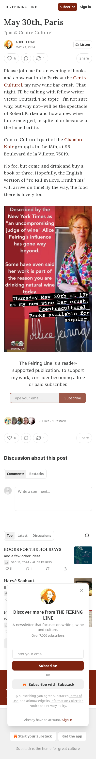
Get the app (72, 736)
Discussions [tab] (41, 535)
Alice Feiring (25, 42)
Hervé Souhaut (19, 581)
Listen (85, 44)
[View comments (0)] (26, 58)
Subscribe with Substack (51, 684)
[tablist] (25, 474)
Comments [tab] (15, 474)
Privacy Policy (56, 705)
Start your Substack (35, 736)
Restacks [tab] (36, 474)
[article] (48, 559)
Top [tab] (10, 535)
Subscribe (67, 7)
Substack (23, 748)
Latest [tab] (22, 535)
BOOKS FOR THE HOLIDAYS (32, 549)
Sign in (85, 7)
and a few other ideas (22, 555)
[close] (82, 590)
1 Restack (59, 421)
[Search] (87, 536)
